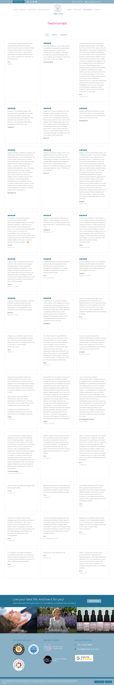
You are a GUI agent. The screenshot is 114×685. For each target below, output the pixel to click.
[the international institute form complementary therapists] (33, 649)
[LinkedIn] (33, 1)
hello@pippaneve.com (88, 649)
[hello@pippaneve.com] (76, 649)
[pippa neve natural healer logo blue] (58, 10)
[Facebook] (27, 1)
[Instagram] (30, 1)
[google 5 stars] (88, 658)
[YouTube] (36, 1)
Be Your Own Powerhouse (58, 647)
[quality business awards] (19, 649)
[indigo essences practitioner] (19, 665)
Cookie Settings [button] (99, 681)
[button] (26, 9)
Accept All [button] (108, 681)
